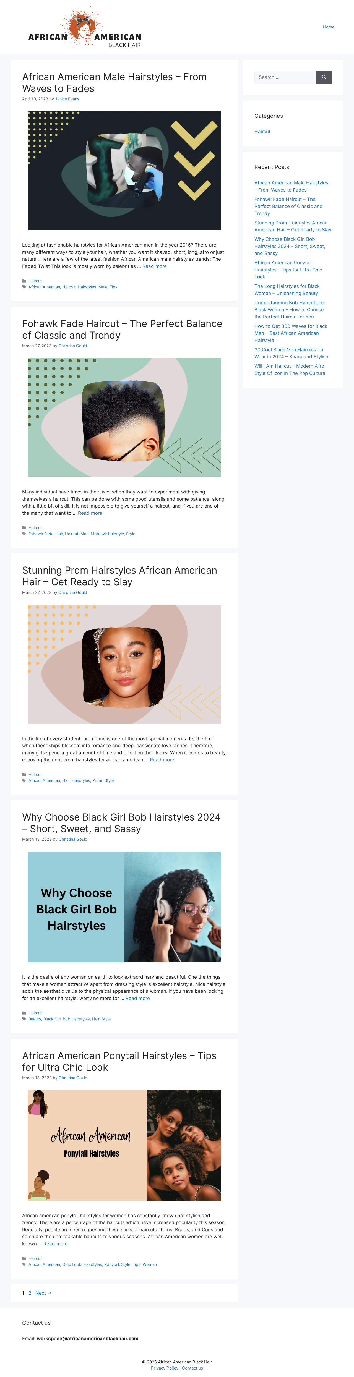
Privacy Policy (164, 1368)
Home (329, 27)
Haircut (35, 280)
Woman (150, 1264)
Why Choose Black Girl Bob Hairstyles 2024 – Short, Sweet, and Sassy (121, 822)
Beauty (34, 1019)
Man (84, 533)
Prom (97, 780)
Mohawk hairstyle (107, 533)
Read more (154, 266)
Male (102, 286)
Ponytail (111, 1264)
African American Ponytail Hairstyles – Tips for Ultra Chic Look (288, 269)
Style (130, 533)
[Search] (324, 77)
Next (43, 1293)
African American (44, 286)
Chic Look (71, 1264)
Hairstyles (87, 286)
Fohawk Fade (40, 533)
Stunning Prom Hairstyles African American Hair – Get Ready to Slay (119, 575)
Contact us (192, 1368)
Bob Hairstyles (76, 1019)
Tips (114, 286)
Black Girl (52, 1019)
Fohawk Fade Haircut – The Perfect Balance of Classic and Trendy (288, 206)
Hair (59, 533)
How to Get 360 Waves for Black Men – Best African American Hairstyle (290, 333)
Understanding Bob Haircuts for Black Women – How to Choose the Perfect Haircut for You (289, 310)
